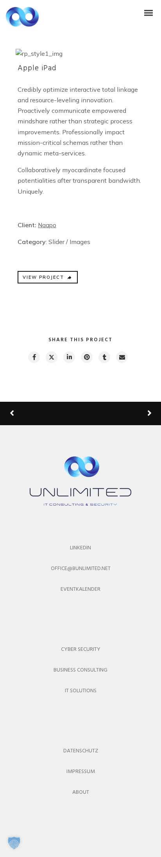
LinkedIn (80, 547)
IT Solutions (81, 690)
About (80, 792)
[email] (121, 357)
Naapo (47, 225)
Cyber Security (80, 649)
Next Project (120, 413)
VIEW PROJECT (43, 277)
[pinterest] (86, 357)
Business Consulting (80, 670)
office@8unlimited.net (81, 568)
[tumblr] (104, 357)
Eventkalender (80, 589)
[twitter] (51, 357)
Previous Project (39, 413)
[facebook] (33, 357)
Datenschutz (80, 751)
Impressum (80, 771)
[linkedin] (69, 357)
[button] (14, 843)
